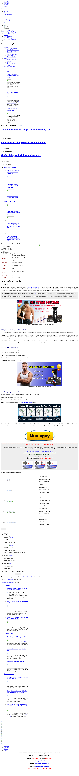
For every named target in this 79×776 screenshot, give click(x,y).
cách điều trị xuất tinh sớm (26, 576)
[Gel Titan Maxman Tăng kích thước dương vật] (39, 436)
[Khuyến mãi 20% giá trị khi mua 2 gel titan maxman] (27, 469)
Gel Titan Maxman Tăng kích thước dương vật (25, 129)
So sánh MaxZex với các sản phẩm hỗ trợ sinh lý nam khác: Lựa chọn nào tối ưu (17, 706)
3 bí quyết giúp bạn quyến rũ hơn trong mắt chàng (13, 76)
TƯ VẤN (6, 40)
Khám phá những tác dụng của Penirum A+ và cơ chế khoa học (17, 677)
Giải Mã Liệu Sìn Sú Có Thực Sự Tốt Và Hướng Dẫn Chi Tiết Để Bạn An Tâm (13, 238)
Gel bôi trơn (10, 55)
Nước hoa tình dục (11, 57)
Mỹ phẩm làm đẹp (11, 59)
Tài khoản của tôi (5, 16)
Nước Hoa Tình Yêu (10, 167)
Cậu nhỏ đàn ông (9, 674)
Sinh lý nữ (9, 65)
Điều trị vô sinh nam (12, 54)
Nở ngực (9, 62)
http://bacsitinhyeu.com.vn (42, 766)
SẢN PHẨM (9, 30)
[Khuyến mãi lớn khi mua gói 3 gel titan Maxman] (51, 469)
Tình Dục (7, 585)
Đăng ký (6, 12)
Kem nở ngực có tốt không (20, 641)
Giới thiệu (6, 3)
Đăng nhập (6, 11)
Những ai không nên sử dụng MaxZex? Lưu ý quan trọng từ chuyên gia (17, 691)
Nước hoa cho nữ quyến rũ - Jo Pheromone (23, 142)
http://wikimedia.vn (42, 761)
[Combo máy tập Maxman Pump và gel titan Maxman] (39, 469)
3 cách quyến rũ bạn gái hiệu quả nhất (13, 109)
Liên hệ (5, 6)
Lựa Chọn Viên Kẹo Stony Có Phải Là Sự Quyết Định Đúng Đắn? (17, 589)
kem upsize (6, 576)
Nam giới (6, 47)
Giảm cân (9, 61)
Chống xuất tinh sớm (12, 48)
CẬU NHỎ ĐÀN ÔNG (12, 32)
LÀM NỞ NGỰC (8, 36)
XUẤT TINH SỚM (9, 33)
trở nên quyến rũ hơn (13, 102)
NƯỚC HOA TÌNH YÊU (10, 39)
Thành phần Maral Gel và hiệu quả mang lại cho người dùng (13, 213)
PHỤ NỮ (6, 35)
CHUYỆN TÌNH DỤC (9, 37)
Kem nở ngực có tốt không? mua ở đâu (17, 637)
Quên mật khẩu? (8, 14)
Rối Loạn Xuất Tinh (10, 202)
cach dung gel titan (8, 579)
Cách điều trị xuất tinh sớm (7, 582)
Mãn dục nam (10, 52)
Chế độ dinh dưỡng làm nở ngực (15, 661)
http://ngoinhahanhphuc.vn (42, 763)
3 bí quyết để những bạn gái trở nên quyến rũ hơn (13, 92)
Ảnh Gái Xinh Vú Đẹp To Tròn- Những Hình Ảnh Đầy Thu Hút (17, 618)
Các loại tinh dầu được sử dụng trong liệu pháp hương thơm (13, 186)
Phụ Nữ (6, 71)
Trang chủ (6, 2)
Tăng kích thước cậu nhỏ (13, 50)
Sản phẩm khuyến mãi (9, 66)
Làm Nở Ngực (8, 633)
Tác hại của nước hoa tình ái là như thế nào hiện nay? (12, 197)
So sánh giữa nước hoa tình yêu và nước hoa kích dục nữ (13, 172)
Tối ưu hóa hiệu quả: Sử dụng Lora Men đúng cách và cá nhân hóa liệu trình (13, 225)
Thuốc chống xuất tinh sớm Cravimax (21, 155)
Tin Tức (6, 4)
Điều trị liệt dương (11, 51)
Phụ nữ (5, 58)
